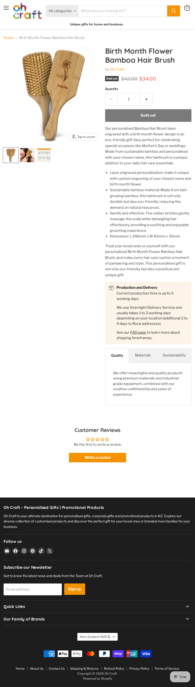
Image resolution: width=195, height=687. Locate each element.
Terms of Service (167, 668)
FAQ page (138, 332)
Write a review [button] (98, 457)
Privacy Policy (139, 668)
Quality (117, 355)
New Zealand (95, 637)
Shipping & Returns (84, 668)
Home (9, 38)
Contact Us (57, 668)
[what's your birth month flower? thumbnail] (44, 155)
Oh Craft (117, 69)
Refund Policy (114, 668)
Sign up (74, 589)
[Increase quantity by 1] (147, 99)
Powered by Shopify (97, 678)
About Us (37, 668)
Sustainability (174, 355)
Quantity (111, 89)
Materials (143, 355)
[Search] (173, 10)
